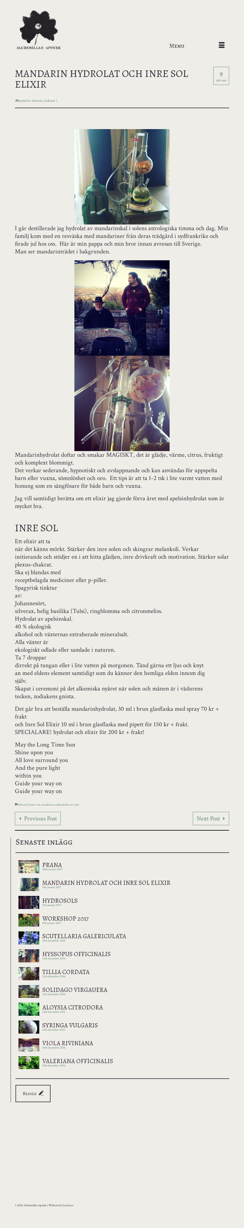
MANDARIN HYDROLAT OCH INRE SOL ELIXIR (106, 882)
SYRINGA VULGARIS (70, 1024)
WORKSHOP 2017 (65, 918)
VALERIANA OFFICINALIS (77, 1060)
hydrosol (49, 101)
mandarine (47, 805)
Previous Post (40, 818)
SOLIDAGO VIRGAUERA (74, 989)
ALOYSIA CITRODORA (72, 1006)
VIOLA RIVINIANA (67, 1042)
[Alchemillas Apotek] (122, 30)
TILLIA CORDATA (66, 971)
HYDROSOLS (60, 900)
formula (37, 101)
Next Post (208, 818)
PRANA (52, 864)
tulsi (76, 805)
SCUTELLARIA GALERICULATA (84, 935)
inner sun (34, 805)
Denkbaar (67, 1205)
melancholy (61, 805)
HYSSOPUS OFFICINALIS (76, 953)
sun (71, 805)
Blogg (30, 1093)
